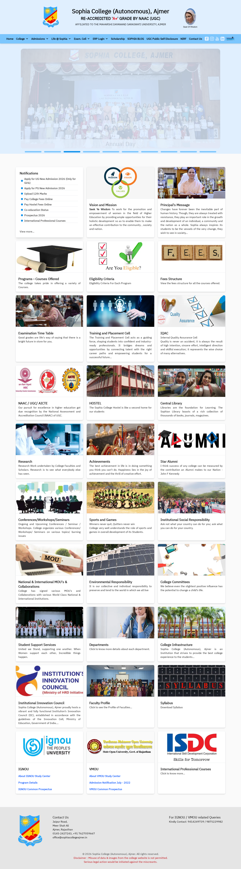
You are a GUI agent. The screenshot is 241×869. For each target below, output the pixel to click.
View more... (27, 231)
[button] (22, 39)
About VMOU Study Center (104, 776)
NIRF (183, 38)
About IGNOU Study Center (34, 776)
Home (9, 38)
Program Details (28, 782)
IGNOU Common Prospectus (35, 789)
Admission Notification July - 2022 (109, 782)
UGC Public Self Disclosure (162, 38)
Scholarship (118, 38)
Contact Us (195, 38)
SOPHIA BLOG (135, 38)
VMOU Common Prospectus (105, 789)
